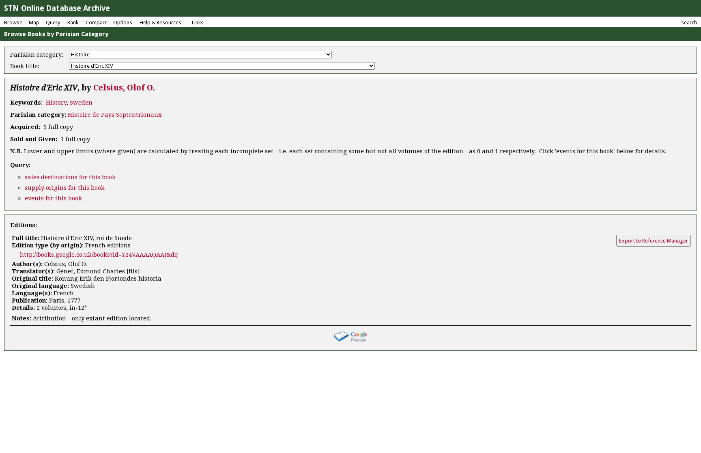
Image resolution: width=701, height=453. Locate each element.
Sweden (81, 102)
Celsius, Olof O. (124, 87)
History (56, 102)
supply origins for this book (65, 187)
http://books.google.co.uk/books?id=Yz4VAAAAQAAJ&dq (99, 254)
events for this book (53, 198)
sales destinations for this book (70, 177)
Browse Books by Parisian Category (56, 34)
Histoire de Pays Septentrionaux (114, 114)
